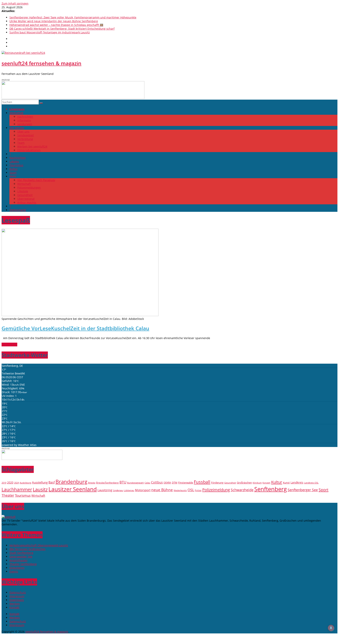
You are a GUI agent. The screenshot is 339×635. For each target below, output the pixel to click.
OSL (191, 489)
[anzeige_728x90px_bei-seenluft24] (73, 98)
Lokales (14, 161)
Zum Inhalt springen (15, 3)
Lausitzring (105, 490)
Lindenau (118, 490)
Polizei (198, 490)
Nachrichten (17, 158)
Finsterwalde (185, 482)
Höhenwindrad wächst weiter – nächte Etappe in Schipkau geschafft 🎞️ (56, 25)
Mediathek (16, 113)
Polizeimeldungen (29, 187)
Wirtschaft (24, 184)
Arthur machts (26, 202)
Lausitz (40, 489)
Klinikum (257, 482)
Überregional (26, 199)
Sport (12, 172)
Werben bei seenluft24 (32, 146)
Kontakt (14, 607)
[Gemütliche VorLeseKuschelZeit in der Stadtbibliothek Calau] (80, 315)
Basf (51, 482)
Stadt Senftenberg (21, 553)
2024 (16, 482)
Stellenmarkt (17, 210)
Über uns (23, 131)
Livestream (17, 109)
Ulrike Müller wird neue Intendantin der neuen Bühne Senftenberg (53, 21)
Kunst (286, 482)
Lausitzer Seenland (72, 489)
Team (21, 143)
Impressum (16, 596)
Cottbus (157, 482)
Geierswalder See (20, 556)
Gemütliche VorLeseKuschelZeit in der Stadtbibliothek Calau (75, 328)
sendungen (24, 124)
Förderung (217, 482)
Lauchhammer (17, 489)
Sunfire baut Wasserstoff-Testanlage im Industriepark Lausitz (49, 32)
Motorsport (142, 490)
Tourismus (16, 165)
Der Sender (16, 128)
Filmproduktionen (29, 150)
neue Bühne (162, 489)
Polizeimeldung (216, 489)
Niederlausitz (180, 490)
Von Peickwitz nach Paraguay (36, 180)
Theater (8, 495)
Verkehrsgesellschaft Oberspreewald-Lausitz (38, 545)
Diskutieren (17, 568)
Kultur (13, 169)
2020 (10, 482)
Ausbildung (25, 482)
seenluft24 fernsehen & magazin (41, 63)
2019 (4, 482)
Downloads (16, 600)
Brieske (91, 482)
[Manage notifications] (331, 628)
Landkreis (297, 482)
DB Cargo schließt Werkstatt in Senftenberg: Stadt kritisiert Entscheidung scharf (62, 28)
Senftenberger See (303, 489)
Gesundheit (25, 195)
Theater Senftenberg (23, 564)
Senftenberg (270, 489)
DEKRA (167, 482)
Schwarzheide (242, 489)
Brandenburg (71, 481)
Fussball (202, 482)
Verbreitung (25, 139)
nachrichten (25, 116)
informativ (24, 120)
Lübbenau (129, 490)
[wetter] (32, 459)
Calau (147, 482)
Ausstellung (40, 482)
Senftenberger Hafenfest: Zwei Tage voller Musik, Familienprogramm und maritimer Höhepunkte (72, 17)
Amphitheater (18, 560)
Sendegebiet (25, 135)
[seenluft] (8, 517)
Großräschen (244, 482)
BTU (122, 482)
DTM (174, 482)
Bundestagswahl (135, 482)
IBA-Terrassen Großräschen (27, 549)
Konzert (266, 482)
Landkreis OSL (311, 482)
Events (13, 571)
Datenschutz (17, 592)
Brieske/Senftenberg (107, 482)
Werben (14, 604)
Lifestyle (22, 191)
